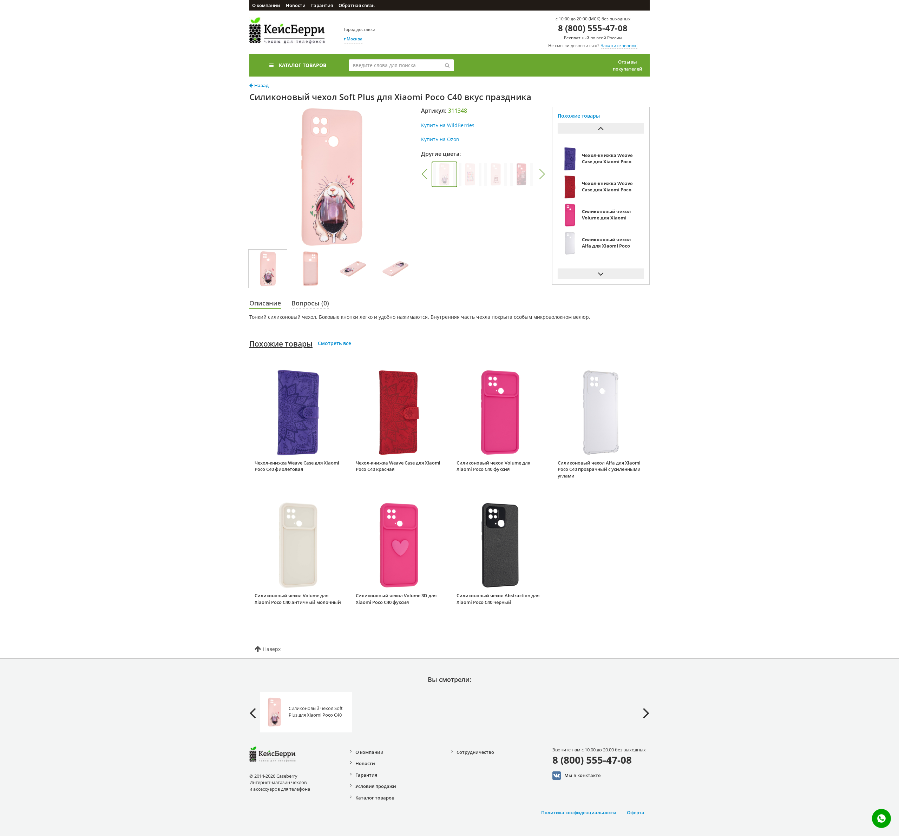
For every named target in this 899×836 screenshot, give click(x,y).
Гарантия (322, 5)
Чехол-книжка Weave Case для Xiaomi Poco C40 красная (398, 466)
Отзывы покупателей (627, 65)
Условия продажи (375, 786)
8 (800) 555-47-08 (593, 28)
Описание (265, 303)
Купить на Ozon (440, 139)
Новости (296, 5)
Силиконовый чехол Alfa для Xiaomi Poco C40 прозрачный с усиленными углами (599, 469)
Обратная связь (357, 5)
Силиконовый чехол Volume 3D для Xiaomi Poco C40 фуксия (396, 598)
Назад (261, 85)
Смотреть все (334, 343)
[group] (444, 174)
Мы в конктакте (582, 775)
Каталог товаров (302, 65)
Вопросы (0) (310, 303)
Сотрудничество (475, 752)
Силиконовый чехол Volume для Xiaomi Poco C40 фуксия (493, 466)
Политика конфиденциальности (578, 812)
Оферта (635, 812)
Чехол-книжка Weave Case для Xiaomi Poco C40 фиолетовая (297, 466)
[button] (424, 174)
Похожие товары (281, 344)
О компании (266, 5)
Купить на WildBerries (447, 125)
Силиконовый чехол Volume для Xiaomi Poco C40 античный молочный (298, 598)
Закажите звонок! (619, 45)
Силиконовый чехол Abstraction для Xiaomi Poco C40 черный (498, 598)
